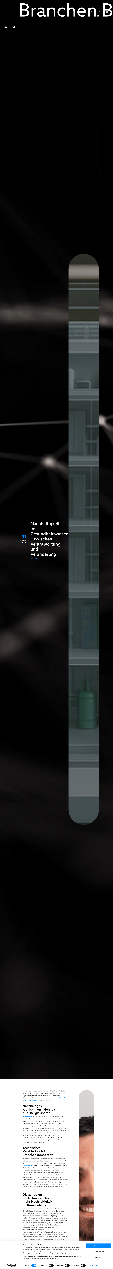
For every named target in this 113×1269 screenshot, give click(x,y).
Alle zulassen (98, 1246)
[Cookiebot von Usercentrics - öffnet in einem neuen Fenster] (11, 1265)
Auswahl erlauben (98, 1251)
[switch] (51, 1265)
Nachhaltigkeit (27, 1117)
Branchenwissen (28, 1166)
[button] (58, 11)
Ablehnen (98, 1257)
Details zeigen (93, 1265)
